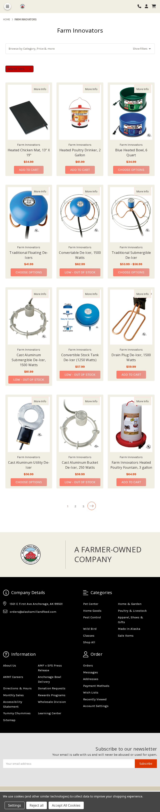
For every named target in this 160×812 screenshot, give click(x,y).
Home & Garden (129, 604)
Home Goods (92, 611)
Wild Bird (90, 629)
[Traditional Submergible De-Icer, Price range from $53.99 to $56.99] (131, 215)
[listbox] (19, 69)
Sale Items (126, 635)
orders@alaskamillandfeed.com (33, 612)
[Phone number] (141, 6)
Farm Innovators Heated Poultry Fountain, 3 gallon (131, 465)
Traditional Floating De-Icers (28, 255)
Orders (88, 665)
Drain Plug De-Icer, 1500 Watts (131, 357)
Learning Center (49, 713)
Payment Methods (96, 686)
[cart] (154, 6)
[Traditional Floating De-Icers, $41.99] (28, 215)
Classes (88, 635)
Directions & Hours (17, 688)
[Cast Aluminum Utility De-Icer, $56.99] (28, 424)
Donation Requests (51, 688)
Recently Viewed (95, 699)
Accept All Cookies (66, 805)
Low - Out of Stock (80, 272)
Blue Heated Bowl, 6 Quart (131, 152)
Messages (90, 672)
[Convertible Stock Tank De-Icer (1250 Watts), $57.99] (79, 317)
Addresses (90, 679)
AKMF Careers (13, 677)
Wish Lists (90, 692)
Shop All (89, 642)
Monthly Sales (13, 695)
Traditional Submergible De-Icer (131, 255)
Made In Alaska (129, 629)
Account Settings (96, 706)
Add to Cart (29, 170)
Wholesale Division (52, 702)
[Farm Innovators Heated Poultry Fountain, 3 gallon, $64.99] (131, 424)
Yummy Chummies (17, 713)
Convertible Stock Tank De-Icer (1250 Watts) (80, 357)
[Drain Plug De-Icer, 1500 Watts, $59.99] (131, 317)
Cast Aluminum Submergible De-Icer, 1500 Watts (29, 360)
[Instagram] (14, 622)
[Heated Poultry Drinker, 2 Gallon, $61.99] (79, 112)
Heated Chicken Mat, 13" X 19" (29, 152)
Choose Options (133, 170)
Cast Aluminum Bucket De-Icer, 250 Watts (80, 465)
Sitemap (9, 720)
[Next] (92, 506)
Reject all (37, 805)
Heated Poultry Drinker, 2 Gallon (80, 152)
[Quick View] (44, 89)
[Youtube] (22, 622)
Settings (14, 805)
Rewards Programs (51, 695)
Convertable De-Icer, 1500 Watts (80, 255)
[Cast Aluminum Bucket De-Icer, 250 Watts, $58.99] (79, 424)
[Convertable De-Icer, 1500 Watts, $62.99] (79, 215)
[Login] (148, 6)
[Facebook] (6, 622)
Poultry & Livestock (132, 611)
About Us (9, 665)
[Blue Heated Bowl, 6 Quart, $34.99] (131, 112)
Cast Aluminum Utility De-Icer (28, 465)
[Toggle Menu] (7, 6)
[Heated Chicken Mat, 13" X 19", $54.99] (28, 112)
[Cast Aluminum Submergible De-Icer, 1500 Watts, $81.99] (28, 317)
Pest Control (92, 617)
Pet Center (90, 604)
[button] (80, 48)
